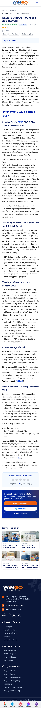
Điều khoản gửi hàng (10, 650)
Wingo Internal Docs (10, 640)
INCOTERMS (8, 684)
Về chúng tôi (8, 627)
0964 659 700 (21, 514)
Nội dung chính (10, 41)
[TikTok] (19, 615)
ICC (19, 458)
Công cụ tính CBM (10, 671)
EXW (20, 122)
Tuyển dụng (7, 637)
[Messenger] (14, 615)
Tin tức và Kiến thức (10, 633)
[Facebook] (9, 615)
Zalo (4, 34)
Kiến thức (13, 11)
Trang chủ (5, 11)
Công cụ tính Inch (9, 674)
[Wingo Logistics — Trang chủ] (21, 3)
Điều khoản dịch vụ (10, 654)
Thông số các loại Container (13, 687)
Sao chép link (28, 34)
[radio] (13, 479)
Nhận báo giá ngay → (20, 503)
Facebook (15, 34)
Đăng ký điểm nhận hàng (12, 691)
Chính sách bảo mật (10, 657)
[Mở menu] (37, 3)
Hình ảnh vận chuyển (10, 630)
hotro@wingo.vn (15, 609)
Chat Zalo (22, 508)
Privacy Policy (8, 660)
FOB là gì (19, 381)
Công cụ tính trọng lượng (12, 681)
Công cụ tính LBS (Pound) (12, 677)
